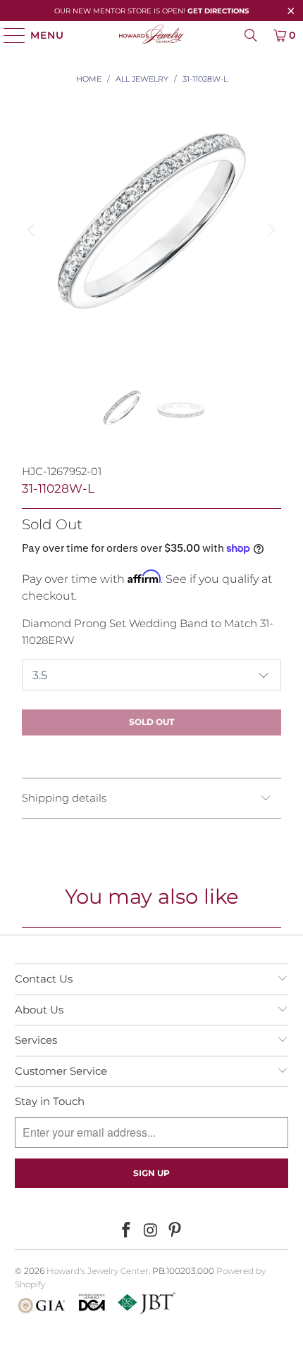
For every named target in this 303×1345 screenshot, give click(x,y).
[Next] (270, 230)
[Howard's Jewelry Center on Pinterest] (175, 1231)
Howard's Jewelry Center (98, 1270)
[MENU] (8, 35)
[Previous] (32, 230)
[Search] (250, 35)
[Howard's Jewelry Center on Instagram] (150, 1231)
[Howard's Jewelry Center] (152, 35)
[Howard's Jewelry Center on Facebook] (126, 1231)
